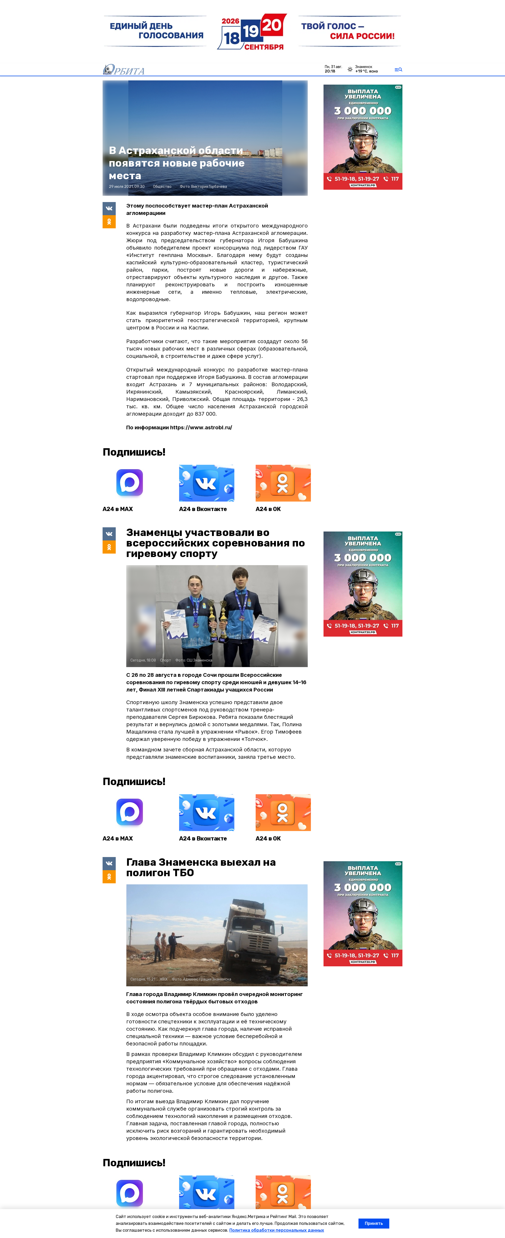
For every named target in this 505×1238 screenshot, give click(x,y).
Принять (374, 1223)
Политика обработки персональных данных (276, 1230)
